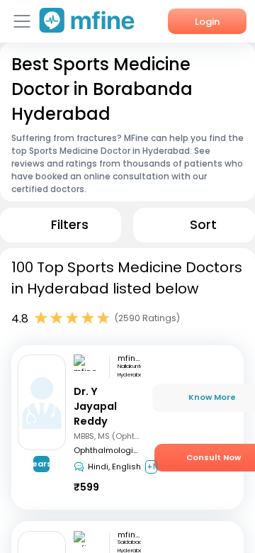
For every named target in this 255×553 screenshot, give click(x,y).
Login (207, 21)
